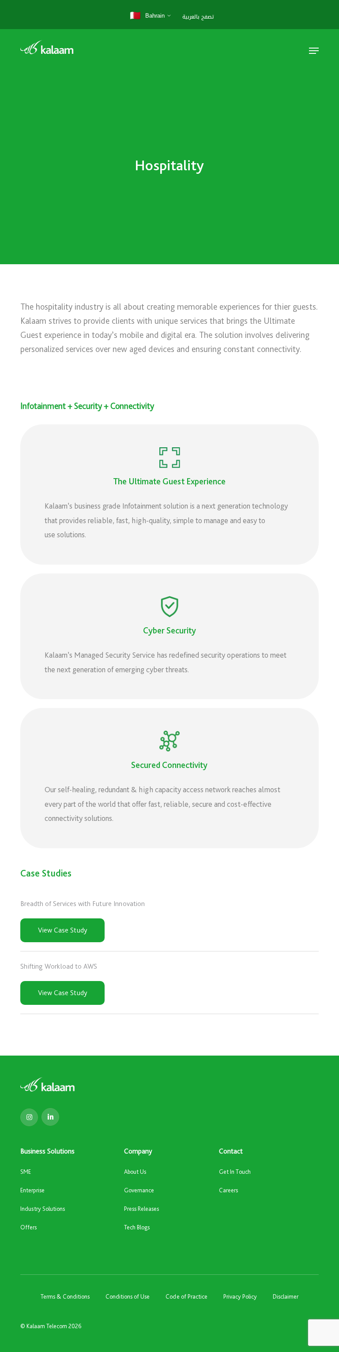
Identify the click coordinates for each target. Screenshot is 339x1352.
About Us (135, 1171)
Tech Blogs (137, 1227)
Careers (228, 1190)
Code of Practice (186, 1296)
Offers (28, 1227)
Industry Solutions (42, 1208)
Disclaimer (285, 1296)
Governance (139, 1190)
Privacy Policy (240, 1296)
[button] (314, 50)
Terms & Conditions (65, 1296)
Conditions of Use (127, 1296)
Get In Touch (235, 1171)
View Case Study (62, 930)
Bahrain (147, 15)
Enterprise (32, 1190)
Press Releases (141, 1208)
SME (25, 1171)
